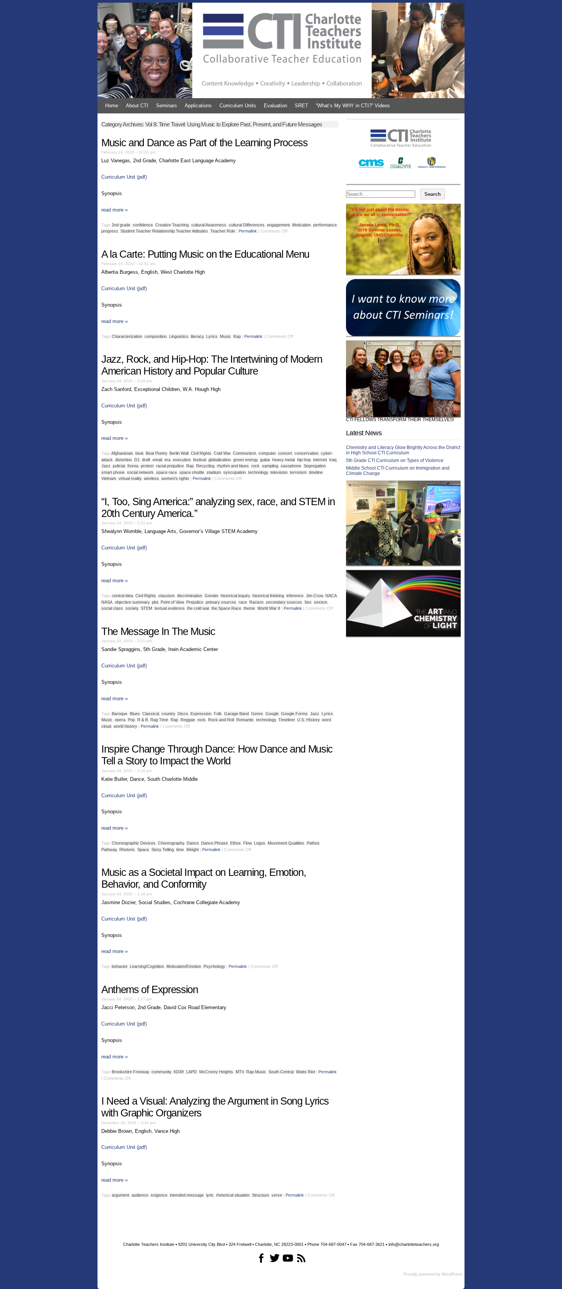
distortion (123, 459)
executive (182, 459)
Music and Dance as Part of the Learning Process (204, 143)
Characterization (127, 336)
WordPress (452, 1274)
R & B (142, 719)
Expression (200, 713)
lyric (210, 1195)
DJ (137, 459)
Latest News (364, 433)
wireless (151, 478)
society (131, 608)
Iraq (332, 459)
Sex (308, 602)
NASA (106, 602)
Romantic (245, 719)
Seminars (166, 105)
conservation (306, 453)
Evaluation (275, 105)
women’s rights (175, 478)
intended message (187, 1195)
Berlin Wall (178, 453)
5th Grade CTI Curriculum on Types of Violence (394, 460)
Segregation (315, 466)
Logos (259, 843)
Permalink (248, 231)
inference (295, 595)
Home (111, 105)
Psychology (214, 966)
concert (285, 453)
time (180, 849)
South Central (281, 1071)
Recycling (205, 466)
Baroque (119, 713)
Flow (247, 843)
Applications (198, 105)
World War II (268, 608)
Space (143, 849)
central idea (122, 595)
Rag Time (159, 719)
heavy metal (283, 459)
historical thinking (268, 595)
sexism (320, 602)
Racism (256, 602)
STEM (146, 608)
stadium (213, 472)
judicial (119, 466)
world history (125, 726)
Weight (192, 849)
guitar (265, 459)
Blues (135, 713)
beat (139, 453)
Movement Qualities (286, 843)
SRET (301, 105)
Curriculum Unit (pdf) (124, 177)
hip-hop (304, 459)
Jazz (105, 466)
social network (140, 472)
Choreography (171, 843)
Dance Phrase (214, 843)
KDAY (179, 1071)
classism (166, 595)
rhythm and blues (233, 466)
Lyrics (212, 336)
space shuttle (191, 472)
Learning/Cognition (147, 966)
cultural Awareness (208, 225)
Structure (260, 1195)
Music (225, 336)
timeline (316, 472)
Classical (150, 713)
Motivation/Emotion (183, 966)
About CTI (137, 105)
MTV (240, 1071)
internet (320, 459)
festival (199, 459)
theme (249, 608)
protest (147, 466)
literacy (197, 336)
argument (120, 1195)
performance (325, 225)
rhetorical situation (233, 1195)
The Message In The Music (158, 631)
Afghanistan (122, 453)
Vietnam (108, 478)
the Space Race (226, 608)
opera (120, 719)
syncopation (234, 472)
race (243, 602)
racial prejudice (170, 466)
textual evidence (169, 608)
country (168, 713)
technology (258, 472)
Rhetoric (127, 849)
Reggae (187, 719)
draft (146, 459)
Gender (211, 595)
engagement (278, 225)
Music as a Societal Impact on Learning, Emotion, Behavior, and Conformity (203, 878)
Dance (193, 843)
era (167, 459)
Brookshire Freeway (130, 1071)
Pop (131, 719)
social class (112, 608)
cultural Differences (247, 225)
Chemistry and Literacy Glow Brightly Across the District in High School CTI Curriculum (403, 450)
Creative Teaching (172, 225)
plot (155, 602)
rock (255, 466)
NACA (331, 595)
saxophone (291, 466)
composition (156, 336)
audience (140, 1195)
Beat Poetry (156, 453)
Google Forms (294, 713)
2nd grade (121, 225)
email (157, 459)
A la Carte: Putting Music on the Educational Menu (205, 254)
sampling (270, 466)
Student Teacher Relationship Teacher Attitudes (164, 231)
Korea (132, 466)
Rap (237, 336)
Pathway (109, 849)
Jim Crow (314, 595)
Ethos (235, 843)
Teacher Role (222, 231)
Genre (257, 713)
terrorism (298, 472)
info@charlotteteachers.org (413, 1244)
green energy (245, 459)
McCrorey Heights (216, 1071)
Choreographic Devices (134, 843)
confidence (143, 225)
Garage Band (236, 713)
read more (114, 210)
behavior (119, 966)
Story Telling (162, 849)
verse (276, 1195)
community (161, 1071)
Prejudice (194, 602)
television (278, 472)
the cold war (198, 608)
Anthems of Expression (149, 989)
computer (267, 453)
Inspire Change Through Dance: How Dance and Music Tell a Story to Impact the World (217, 755)
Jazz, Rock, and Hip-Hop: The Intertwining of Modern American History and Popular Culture (211, 365)
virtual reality (130, 478)
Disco (182, 713)
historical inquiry (235, 595)
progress (109, 231)
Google (272, 713)
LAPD (191, 1071)
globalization (219, 459)
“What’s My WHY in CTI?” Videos (353, 105)
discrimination (189, 595)
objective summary (132, 602)
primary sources (221, 602)
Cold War (222, 453)
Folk (218, 713)
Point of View (172, 602)
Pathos (313, 843)
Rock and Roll (221, 719)
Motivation (301, 225)
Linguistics (178, 336)
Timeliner (286, 719)
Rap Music (256, 1071)
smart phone (113, 472)
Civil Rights (201, 453)
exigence (159, 1195)
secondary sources (284, 602)
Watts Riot (305, 1071)
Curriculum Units (237, 105)
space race (166, 472)
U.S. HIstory (308, 719)
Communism (244, 453)
